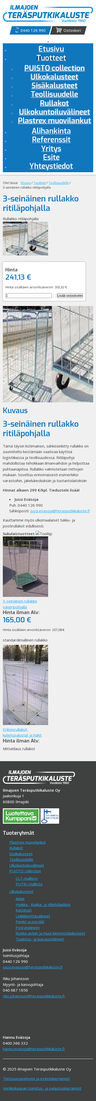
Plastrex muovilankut (27, 842)
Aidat (20, 898)
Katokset (24, 910)
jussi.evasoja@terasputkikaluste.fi (60, 510)
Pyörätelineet (28, 927)
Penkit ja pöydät (30, 921)
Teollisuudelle (21, 859)
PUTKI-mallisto (29, 883)
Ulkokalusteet (21, 891)
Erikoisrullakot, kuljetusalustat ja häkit (22, 732)
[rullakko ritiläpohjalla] (25, 254)
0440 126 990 (33, 30)
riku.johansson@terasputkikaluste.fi (34, 995)
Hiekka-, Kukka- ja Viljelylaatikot (43, 904)
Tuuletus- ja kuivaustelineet (40, 939)
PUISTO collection (25, 870)
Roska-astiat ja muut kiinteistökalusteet (50, 933)
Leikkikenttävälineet (33, 916)
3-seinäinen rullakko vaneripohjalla (20, 603)
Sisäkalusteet (21, 853)
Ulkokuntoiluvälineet (26, 865)
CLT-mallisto (27, 878)
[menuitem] (51, 59)
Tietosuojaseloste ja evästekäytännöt (36, 1078)
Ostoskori (72, 30)
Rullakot (16, 847)
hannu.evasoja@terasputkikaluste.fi (34, 1048)
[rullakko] (48, 400)
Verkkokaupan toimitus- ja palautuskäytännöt (42, 1088)
